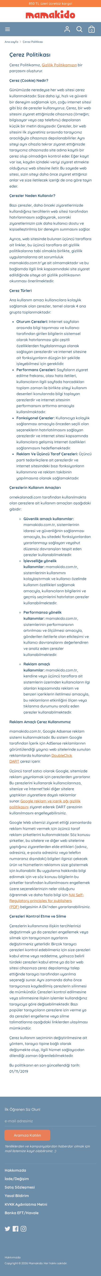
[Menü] (7, 29)
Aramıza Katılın (27, 1135)
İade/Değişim (17, 1178)
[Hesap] (67, 27)
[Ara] (79, 27)
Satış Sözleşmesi (20, 1187)
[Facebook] (16, 1229)
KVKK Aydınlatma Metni (26, 1204)
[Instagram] (24, 1229)
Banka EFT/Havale (22, 1212)
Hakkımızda (15, 1170)
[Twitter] (8, 1229)
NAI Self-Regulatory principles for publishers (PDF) (46, 900)
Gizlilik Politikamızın (59, 65)
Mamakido (36, 1263)
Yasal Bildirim (17, 1195)
